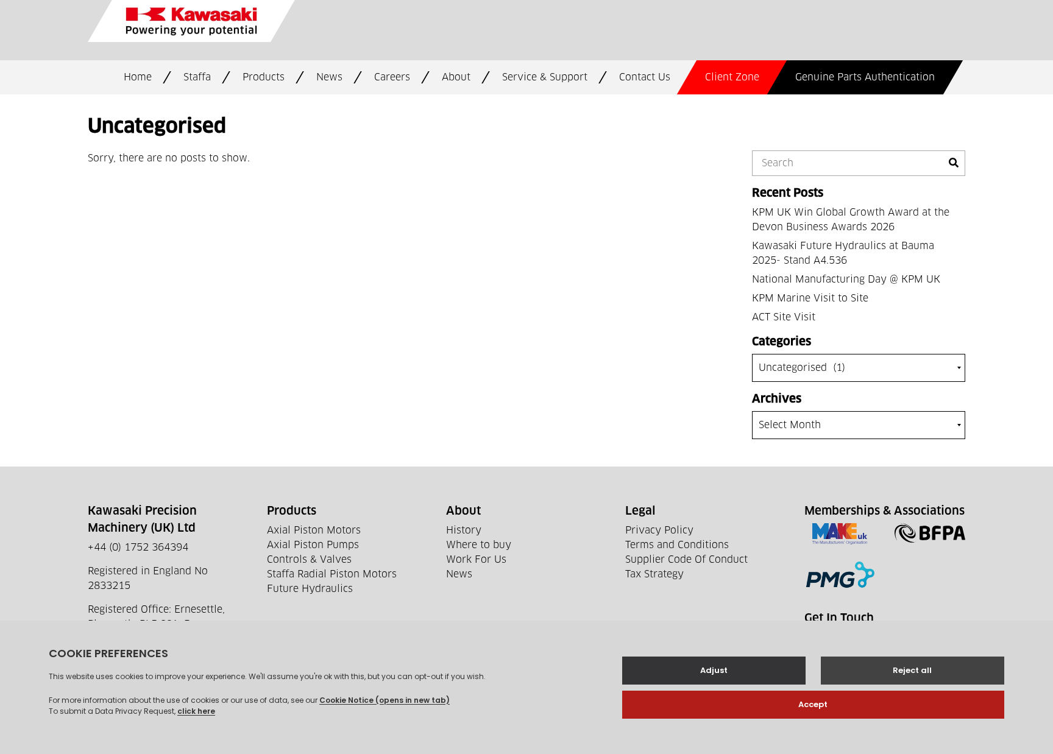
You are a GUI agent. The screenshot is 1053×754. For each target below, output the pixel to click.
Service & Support (544, 77)
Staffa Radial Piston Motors (332, 574)
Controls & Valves (309, 560)
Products (264, 77)
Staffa (197, 77)
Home (138, 77)
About (456, 77)
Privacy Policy (659, 530)
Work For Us (476, 560)
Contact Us (644, 77)
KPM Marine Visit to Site (810, 298)
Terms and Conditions (677, 545)
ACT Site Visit (783, 317)
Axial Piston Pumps (313, 545)
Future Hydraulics (310, 589)
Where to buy (478, 545)
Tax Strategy (654, 574)
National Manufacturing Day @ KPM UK (846, 279)
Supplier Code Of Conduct (686, 560)
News (329, 77)
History (463, 530)
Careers (392, 77)
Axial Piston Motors (314, 530)
